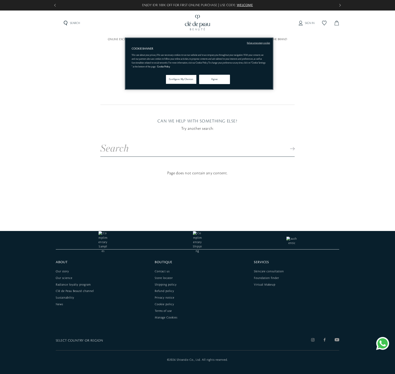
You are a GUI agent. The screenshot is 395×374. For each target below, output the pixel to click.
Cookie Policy (163, 66)
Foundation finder (266, 278)
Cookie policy (164, 304)
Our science (64, 278)
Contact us (162, 271)
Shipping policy (166, 284)
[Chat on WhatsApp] (382, 343)
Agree (214, 79)
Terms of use (163, 311)
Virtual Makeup (264, 284)
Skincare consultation (269, 271)
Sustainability (65, 297)
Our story (62, 271)
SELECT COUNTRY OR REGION (79, 340)
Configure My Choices (181, 79)
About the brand (274, 39)
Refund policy (164, 291)
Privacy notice (164, 297)
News (59, 304)
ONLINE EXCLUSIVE (120, 39)
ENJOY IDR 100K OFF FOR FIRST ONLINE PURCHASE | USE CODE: (197, 5)
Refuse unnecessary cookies (258, 43)
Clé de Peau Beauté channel (75, 291)
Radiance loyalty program (73, 284)
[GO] (290, 149)
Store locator (164, 278)
